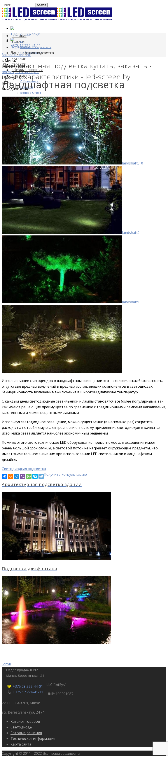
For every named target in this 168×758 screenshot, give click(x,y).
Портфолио (20, 47)
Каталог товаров (25, 721)
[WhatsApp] (29, 476)
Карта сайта (20, 744)
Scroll (6, 664)
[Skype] (35, 476)
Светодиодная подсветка (24, 468)
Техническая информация (32, 738)
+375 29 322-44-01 (28, 686)
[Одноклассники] (10, 476)
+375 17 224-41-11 (28, 692)
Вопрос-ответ (30, 93)
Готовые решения (26, 732)
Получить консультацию (65, 474)
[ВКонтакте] (4, 476)
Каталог (19, 58)
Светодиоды (21, 727)
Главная (19, 36)
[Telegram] (41, 476)
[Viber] (22, 476)
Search (41, 5)
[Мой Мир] (16, 476)
